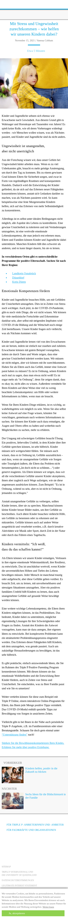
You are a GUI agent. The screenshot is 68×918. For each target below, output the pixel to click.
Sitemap (6, 866)
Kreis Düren (19, 281)
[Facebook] (5, 843)
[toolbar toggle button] (8, 4)
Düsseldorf (18, 277)
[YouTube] (14, 843)
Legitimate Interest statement (19, 885)
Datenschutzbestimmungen (18, 880)
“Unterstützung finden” (14, 734)
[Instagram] (24, 843)
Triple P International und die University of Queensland (19, 873)
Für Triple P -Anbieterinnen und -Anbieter (35, 824)
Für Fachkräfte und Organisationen (31, 830)
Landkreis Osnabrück (24, 273)
